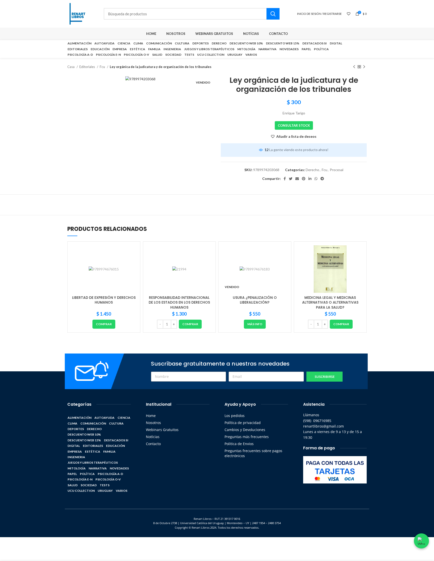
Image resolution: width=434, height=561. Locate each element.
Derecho (312, 170)
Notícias (152, 436)
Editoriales (87, 67)
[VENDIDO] (255, 269)
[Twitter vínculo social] (290, 178)
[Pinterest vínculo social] (303, 178)
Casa (71, 67)
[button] (103, 324)
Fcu (103, 67)
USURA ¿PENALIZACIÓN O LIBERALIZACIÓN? (255, 300)
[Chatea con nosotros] (421, 540)
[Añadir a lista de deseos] (132, 253)
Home (151, 415)
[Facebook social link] (284, 178)
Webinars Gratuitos (162, 429)
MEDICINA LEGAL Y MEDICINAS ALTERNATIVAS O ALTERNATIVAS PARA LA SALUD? (330, 302)
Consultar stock (294, 125)
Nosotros (153, 422)
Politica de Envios (239, 443)
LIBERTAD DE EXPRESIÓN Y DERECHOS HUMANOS (104, 300)
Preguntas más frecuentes (247, 436)
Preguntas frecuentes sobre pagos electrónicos (253, 453)
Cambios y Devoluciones (245, 429)
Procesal (336, 170)
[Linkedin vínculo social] (310, 178)
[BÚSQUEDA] (273, 14)
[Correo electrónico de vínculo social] (297, 178)
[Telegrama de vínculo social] (322, 178)
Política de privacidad (243, 422)
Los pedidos (235, 415)
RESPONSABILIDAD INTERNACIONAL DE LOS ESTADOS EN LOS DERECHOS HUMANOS (179, 302)
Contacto (153, 443)
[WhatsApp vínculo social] (316, 178)
